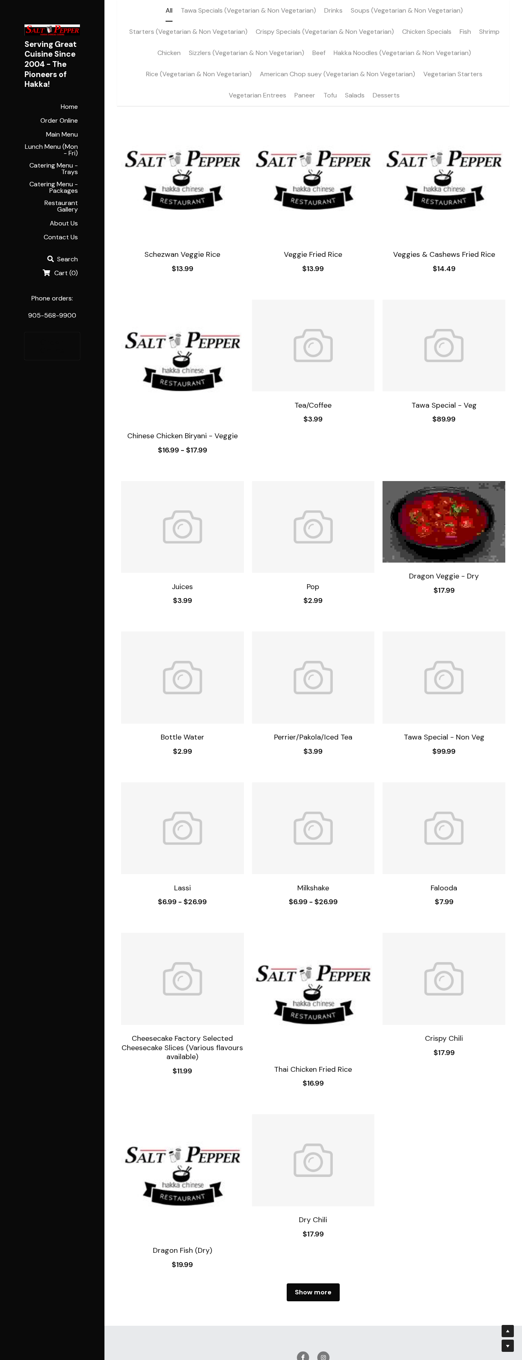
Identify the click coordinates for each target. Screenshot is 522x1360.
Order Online (52, 346)
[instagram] (323, 1273)
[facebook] (303, 1273)
